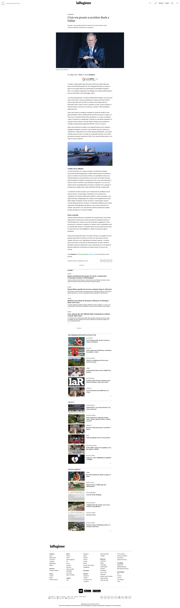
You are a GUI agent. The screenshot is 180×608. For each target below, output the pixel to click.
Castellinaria (86, 567)
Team (118, 581)
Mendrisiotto (52, 563)
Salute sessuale (104, 580)
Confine (51, 575)
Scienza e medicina (122, 556)
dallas (73, 260)
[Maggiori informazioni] (97, 79)
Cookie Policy (61, 598)
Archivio (119, 575)
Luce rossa (69, 573)
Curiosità (102, 568)
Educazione (120, 557)
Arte (67, 580)
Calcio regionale (70, 559)
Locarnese (52, 559)
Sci (67, 561)
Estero (51, 574)
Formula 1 (68, 565)
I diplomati (102, 574)
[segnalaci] (155, 3)
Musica (85, 563)
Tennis (68, 563)
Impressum (63, 596)
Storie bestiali (103, 566)
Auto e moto (103, 572)
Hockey (68, 556)
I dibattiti (102, 556)
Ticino (51, 556)
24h (118, 574)
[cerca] (150, 3)
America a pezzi (53, 579)
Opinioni (85, 574)
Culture (68, 578)
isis (87, 260)
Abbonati (161, 3)
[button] (101, 597)
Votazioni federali (53, 570)
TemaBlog (120, 563)
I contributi (86, 581)
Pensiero (85, 557)
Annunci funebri (82, 596)
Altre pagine (120, 572)
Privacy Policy (53, 598)
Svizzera (52, 568)
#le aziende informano (123, 568)
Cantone (51, 554)
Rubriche (103, 559)
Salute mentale (104, 578)
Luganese (51, 561)
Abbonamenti (51, 596)
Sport (68, 554)
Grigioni (51, 565)
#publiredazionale (121, 566)
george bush (80, 260)
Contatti (68, 596)
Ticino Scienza (121, 554)
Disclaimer (57, 596)
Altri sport (68, 567)
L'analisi (85, 577)
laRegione (92, 74)
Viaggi (101, 563)
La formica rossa (87, 579)
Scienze (85, 559)
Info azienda (120, 579)
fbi (76, 260)
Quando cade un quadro (106, 576)
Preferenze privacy (70, 598)
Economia (86, 570)
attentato (70, 260)
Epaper (167, 3)
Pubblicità (76, 596)
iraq (85, 260)
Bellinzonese (52, 557)
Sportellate (69, 571)
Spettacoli (85, 554)
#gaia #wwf (120, 565)
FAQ (72, 596)
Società (85, 561)
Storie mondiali (70, 569)
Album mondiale (70, 575)
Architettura (103, 570)
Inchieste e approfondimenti (104, 561)
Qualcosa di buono (122, 559)
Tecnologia (103, 565)
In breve (119, 577)
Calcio (67, 557)
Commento (86, 575)
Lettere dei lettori (104, 554)
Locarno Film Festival (88, 565)
